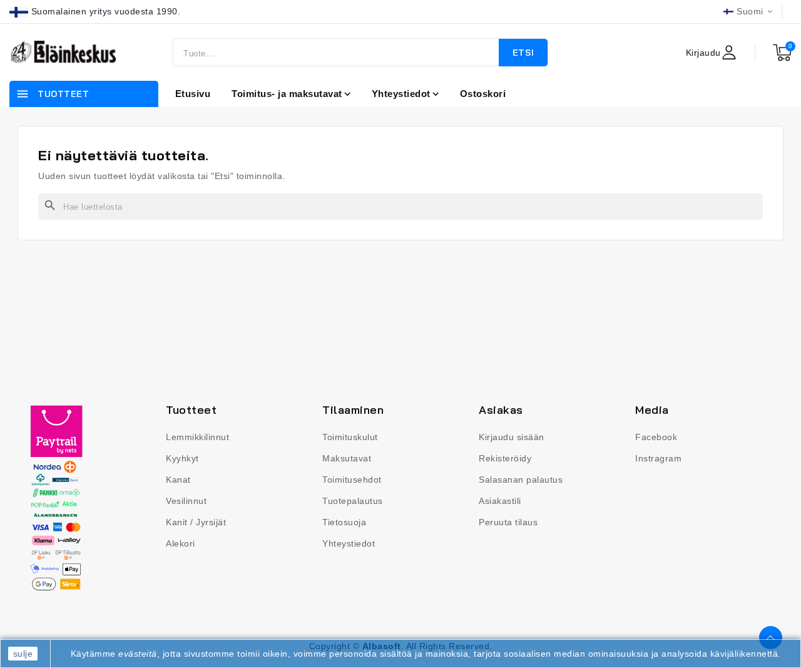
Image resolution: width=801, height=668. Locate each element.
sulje (23, 654)
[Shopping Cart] (782, 52)
